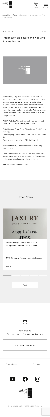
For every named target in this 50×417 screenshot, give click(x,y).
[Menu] (46, 4)
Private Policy (11, 364)
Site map (36, 364)
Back (25, 285)
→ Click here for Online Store (15, 164)
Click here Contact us (25, 345)
